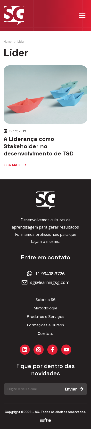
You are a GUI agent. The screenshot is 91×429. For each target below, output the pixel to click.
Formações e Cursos (45, 325)
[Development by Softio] (45, 420)
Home (8, 41)
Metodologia (45, 308)
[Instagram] (38, 350)
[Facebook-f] (52, 350)
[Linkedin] (25, 350)
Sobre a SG (45, 299)
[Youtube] (66, 350)
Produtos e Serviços (45, 316)
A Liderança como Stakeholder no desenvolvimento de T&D (39, 146)
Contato (45, 333)
